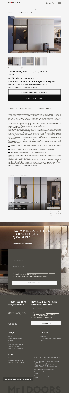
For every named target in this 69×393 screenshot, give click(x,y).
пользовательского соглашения (37, 272)
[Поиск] (46, 3)
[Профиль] (50, 3)
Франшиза (43, 340)
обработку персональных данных (36, 276)
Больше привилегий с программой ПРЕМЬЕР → (23, 87)
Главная (12, 9)
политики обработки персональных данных (35, 273)
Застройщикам (44, 342)
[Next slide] (58, 214)
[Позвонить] (53, 3)
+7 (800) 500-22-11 (17, 302)
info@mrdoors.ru (16, 304)
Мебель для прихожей (29, 9)
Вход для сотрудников (15, 360)
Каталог (18, 9)
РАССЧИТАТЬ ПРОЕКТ (34, 98)
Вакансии (43, 336)
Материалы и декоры (15, 338)
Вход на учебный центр (16, 362)
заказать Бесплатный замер (34, 92)
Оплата (10, 340)
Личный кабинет (13, 346)
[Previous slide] (51, 214)
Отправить (46, 323)
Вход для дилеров (14, 358)
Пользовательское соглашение (44, 369)
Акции (10, 336)
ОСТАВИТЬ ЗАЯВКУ (34, 283)
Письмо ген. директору (16, 348)
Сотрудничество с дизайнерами (50, 338)
